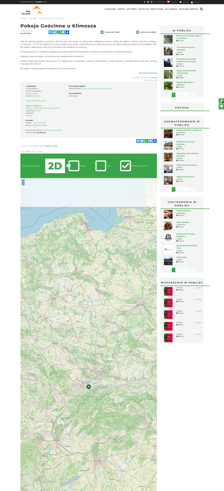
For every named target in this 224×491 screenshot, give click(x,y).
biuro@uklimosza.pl (39, 125)
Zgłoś (154, 77)
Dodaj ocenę (51, 146)
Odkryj (121, 9)
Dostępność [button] (159, 2)
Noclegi (29, 115)
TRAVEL (41, 2)
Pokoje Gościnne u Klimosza (189, 130)
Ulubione (185, 2)
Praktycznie (157, 9)
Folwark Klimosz (184, 211)
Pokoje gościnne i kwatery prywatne (97, 89)
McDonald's (182, 257)
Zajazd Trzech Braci (185, 177)
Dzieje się (143, 9)
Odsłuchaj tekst (112, 32)
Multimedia (171, 9)
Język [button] (174, 2)
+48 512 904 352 (39, 123)
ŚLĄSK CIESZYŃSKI (26, 2)
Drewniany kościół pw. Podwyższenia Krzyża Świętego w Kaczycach (187, 61)
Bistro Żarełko (183, 222)
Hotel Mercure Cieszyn (187, 165)
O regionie (110, 9)
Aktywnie (132, 9)
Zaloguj (196, 2)
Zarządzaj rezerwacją (148, 73)
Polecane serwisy (188, 9)
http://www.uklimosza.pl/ (52, 130)
